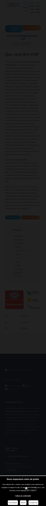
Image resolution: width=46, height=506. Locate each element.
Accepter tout (33, 502)
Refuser (23, 502)
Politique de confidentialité (23, 495)
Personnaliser (13, 502)
